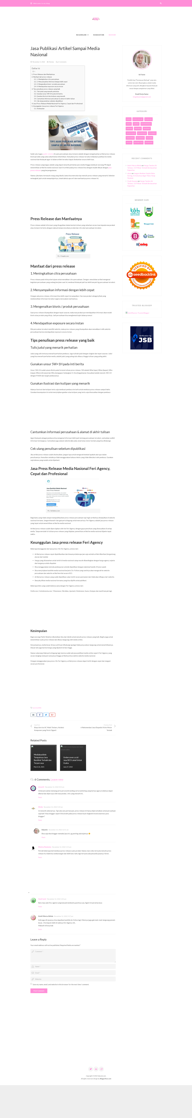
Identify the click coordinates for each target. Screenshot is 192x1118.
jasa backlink (37, 708)
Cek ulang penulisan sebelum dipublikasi (50, 101)
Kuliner (149, 137)
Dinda (40, 807)
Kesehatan (130, 137)
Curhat (136, 123)
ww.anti (41, 787)
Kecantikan (142, 133)
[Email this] (33, 715)
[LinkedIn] (96, 1069)
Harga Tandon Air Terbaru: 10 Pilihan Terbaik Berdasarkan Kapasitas (142, 167)
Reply (40, 797)
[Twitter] (90, 1069)
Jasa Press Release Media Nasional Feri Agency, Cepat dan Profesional (58, 103)
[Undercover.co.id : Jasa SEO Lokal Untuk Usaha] (73, 758)
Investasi (147, 128)
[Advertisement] (73, 197)
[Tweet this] (46, 715)
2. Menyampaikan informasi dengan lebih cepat (52, 82)
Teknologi (148, 142)
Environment (146, 123)
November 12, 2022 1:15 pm (61, 847)
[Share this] (40, 715)
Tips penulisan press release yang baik (46, 89)
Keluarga (152, 133)
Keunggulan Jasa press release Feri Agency (48, 106)
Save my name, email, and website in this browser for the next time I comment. (61, 984)
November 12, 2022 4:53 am (54, 787)
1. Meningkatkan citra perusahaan (48, 79)
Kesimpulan (41, 108)
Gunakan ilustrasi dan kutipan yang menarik (51, 96)
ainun (129, 173)
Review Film (138, 142)
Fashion (129, 128)
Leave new (57, 779)
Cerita (129, 123)
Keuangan (140, 137)
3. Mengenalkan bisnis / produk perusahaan (51, 84)
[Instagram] (101, 1069)
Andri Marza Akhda (134, 165)
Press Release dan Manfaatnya (44, 74)
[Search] (161, 3)
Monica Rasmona (44, 847)
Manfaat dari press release (42, 77)
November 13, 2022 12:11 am (59, 830)
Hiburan (138, 128)
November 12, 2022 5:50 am (53, 807)
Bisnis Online (138, 119)
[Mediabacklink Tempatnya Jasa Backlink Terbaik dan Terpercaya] (43, 758)
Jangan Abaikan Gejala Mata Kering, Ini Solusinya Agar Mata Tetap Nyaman (141, 175)
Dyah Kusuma (132, 181)
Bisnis (129, 119)
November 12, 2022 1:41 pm (56, 899)
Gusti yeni (42, 899)
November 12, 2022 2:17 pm (63, 916)
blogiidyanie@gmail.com (142, 97)
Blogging (148, 119)
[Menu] (31, 3)
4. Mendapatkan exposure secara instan (50, 86)
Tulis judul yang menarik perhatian (48, 91)
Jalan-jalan (131, 133)
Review (51, 62)
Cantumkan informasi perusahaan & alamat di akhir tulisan (56, 99)
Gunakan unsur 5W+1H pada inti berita (50, 94)
